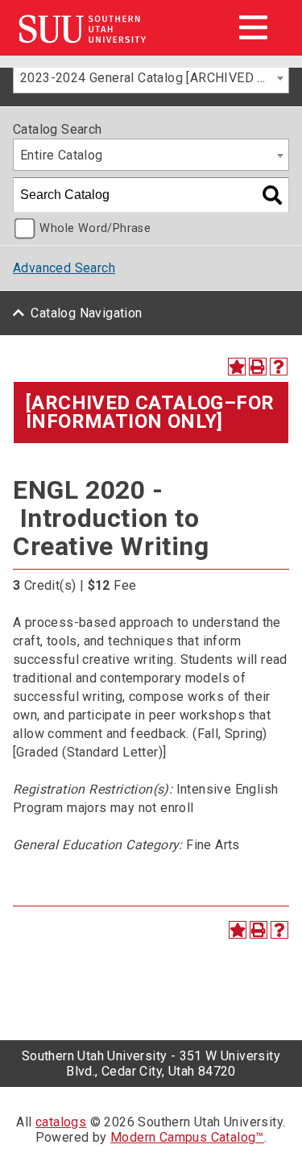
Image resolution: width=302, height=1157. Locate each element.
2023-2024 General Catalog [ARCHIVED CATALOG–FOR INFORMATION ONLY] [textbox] (154, 77)
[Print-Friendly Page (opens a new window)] (258, 366)
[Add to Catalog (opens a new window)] (237, 366)
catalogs (60, 1122)
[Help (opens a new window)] (279, 366)
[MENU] (252, 27)
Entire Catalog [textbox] (61, 155)
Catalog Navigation (86, 313)
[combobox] (151, 77)
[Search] (272, 195)
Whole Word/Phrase (95, 228)
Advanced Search (64, 268)
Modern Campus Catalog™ (187, 1137)
